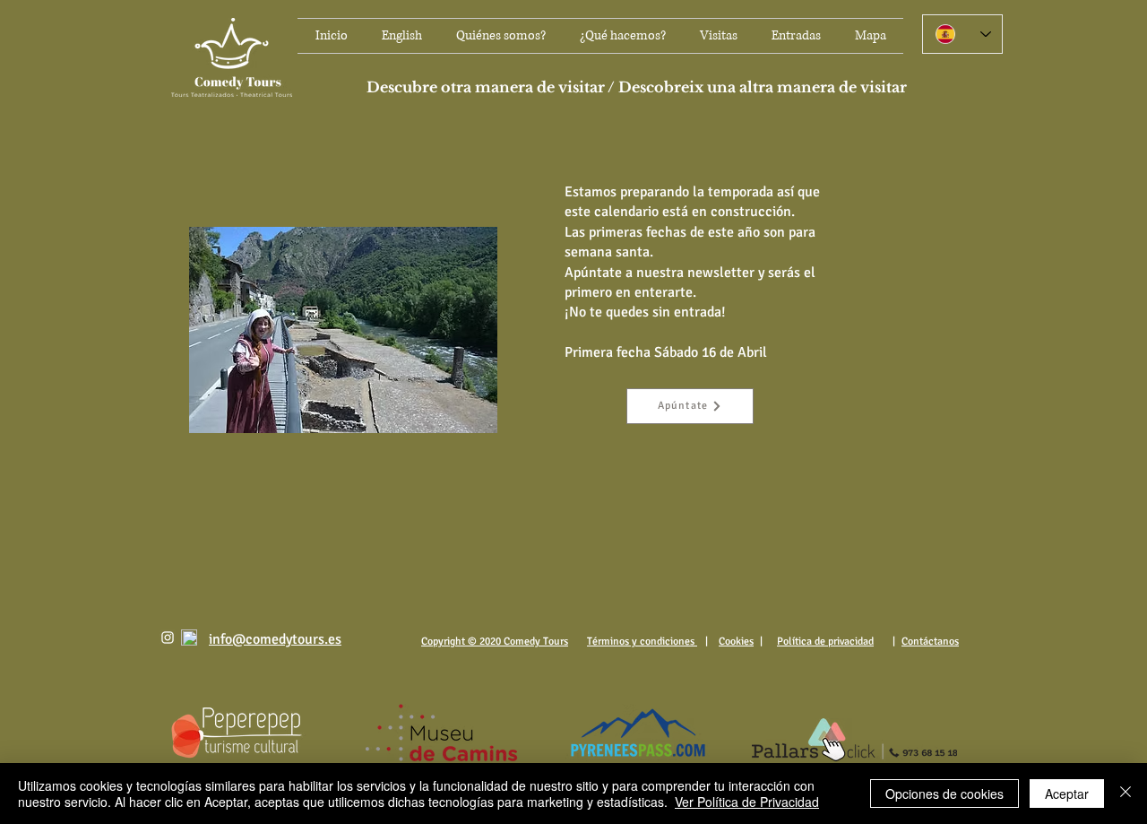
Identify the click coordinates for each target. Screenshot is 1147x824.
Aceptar (1067, 793)
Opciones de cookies (944, 793)
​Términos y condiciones (642, 641)
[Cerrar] (1125, 793)
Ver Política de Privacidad (747, 802)
